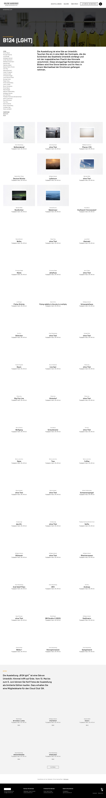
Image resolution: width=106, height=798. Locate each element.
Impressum (95, 793)
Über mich (74, 4)
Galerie (66, 4)
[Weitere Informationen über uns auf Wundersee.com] (100, 4)
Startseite (50, 779)
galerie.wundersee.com (67, 792)
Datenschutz (100, 793)
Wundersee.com (7, 9)
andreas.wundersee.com (48, 792)
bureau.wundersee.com (28, 792)
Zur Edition (53, 767)
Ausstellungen (56, 4)
